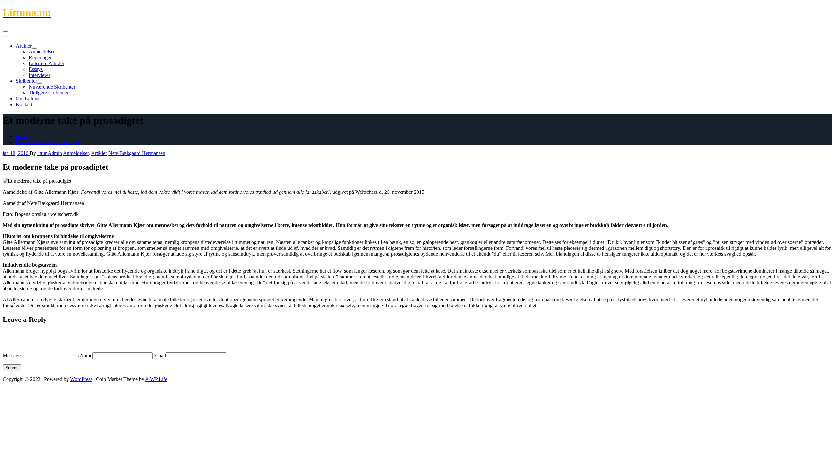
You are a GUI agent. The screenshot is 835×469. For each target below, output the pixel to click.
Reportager (40, 57)
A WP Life (156, 379)
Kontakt (24, 104)
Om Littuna (27, 98)
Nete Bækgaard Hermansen (136, 153)
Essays (36, 69)
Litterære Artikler (46, 63)
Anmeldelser (42, 51)
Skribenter (26, 81)
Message (12, 355)
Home (22, 136)
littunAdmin (49, 153)
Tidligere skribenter (48, 92)
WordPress (81, 379)
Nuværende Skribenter (52, 87)
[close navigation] (5, 36)
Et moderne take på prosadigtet (47, 142)
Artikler (24, 46)
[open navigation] (5, 31)
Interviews (39, 75)
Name (86, 355)
